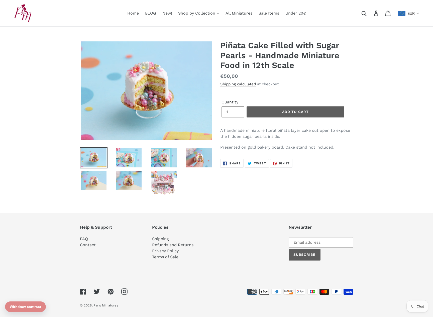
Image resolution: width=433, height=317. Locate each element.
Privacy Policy (165, 250)
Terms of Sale (165, 257)
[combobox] (408, 13)
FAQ (84, 238)
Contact (88, 244)
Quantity (230, 102)
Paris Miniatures (105, 305)
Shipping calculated (238, 84)
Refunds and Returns (172, 244)
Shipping (160, 238)
